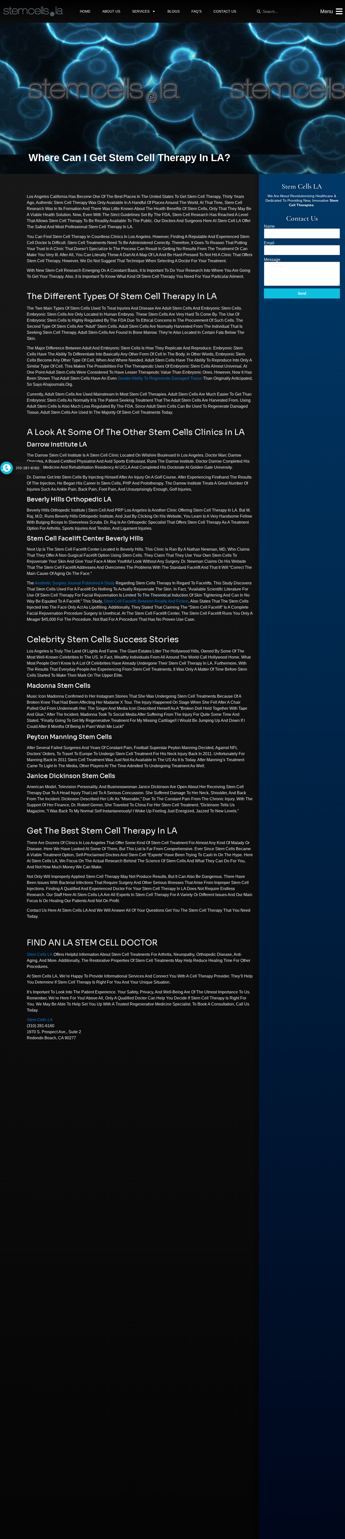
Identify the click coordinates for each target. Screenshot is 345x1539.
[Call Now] (6, 468)
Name (269, 226)
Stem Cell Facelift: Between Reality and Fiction (146, 601)
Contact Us (224, 11)
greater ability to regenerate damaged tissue (160, 378)
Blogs (173, 11)
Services (141, 11)
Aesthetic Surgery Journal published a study (75, 583)
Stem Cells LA (40, 954)
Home (85, 11)
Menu (326, 11)
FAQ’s (196, 11)
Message (272, 260)
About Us (111, 11)
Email (269, 243)
